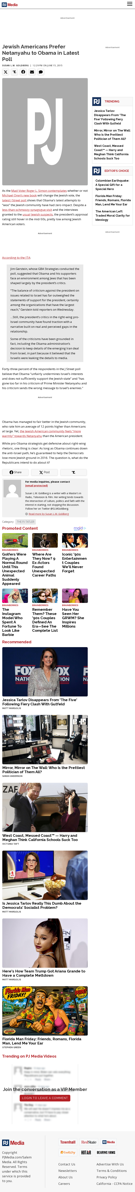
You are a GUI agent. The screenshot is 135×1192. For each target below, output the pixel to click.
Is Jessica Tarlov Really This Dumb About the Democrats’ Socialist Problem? (41, 905)
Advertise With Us (110, 1164)
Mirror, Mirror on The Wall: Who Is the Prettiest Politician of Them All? (43, 769)
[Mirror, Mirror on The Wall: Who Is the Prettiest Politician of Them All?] (45, 739)
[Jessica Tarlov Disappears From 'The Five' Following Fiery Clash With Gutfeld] (45, 671)
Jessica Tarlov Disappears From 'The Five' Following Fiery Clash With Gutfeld (39, 702)
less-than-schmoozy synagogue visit (27, 210)
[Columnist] (14, 488)
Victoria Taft (10, 844)
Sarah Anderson (12, 776)
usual (26, 214)
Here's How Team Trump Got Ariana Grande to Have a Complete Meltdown (43, 973)
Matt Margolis (11, 708)
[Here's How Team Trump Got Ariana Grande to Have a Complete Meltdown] (45, 943)
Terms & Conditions (112, 1171)
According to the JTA (16, 258)
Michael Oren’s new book (19, 195)
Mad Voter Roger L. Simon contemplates (39, 191)
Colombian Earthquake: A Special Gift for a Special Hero (112, 185)
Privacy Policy (107, 1177)
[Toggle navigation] (129, 4)
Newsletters (67, 1171)
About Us (65, 1177)
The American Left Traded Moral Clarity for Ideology (112, 215)
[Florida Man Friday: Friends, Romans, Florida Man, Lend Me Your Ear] (45, 1010)
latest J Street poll (14, 200)
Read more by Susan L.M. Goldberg (49, 514)
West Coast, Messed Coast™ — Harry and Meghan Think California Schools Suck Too (40, 837)
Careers (64, 1184)
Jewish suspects (42, 214)
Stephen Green (11, 1047)
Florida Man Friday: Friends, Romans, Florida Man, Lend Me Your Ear (41, 1041)
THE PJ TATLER (25, 521)
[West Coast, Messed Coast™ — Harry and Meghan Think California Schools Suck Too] (45, 807)
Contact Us (66, 1164)
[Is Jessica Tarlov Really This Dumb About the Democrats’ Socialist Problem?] (45, 875)
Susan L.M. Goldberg (15, 65)
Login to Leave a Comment (45, 1098)
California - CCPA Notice (115, 1184)
